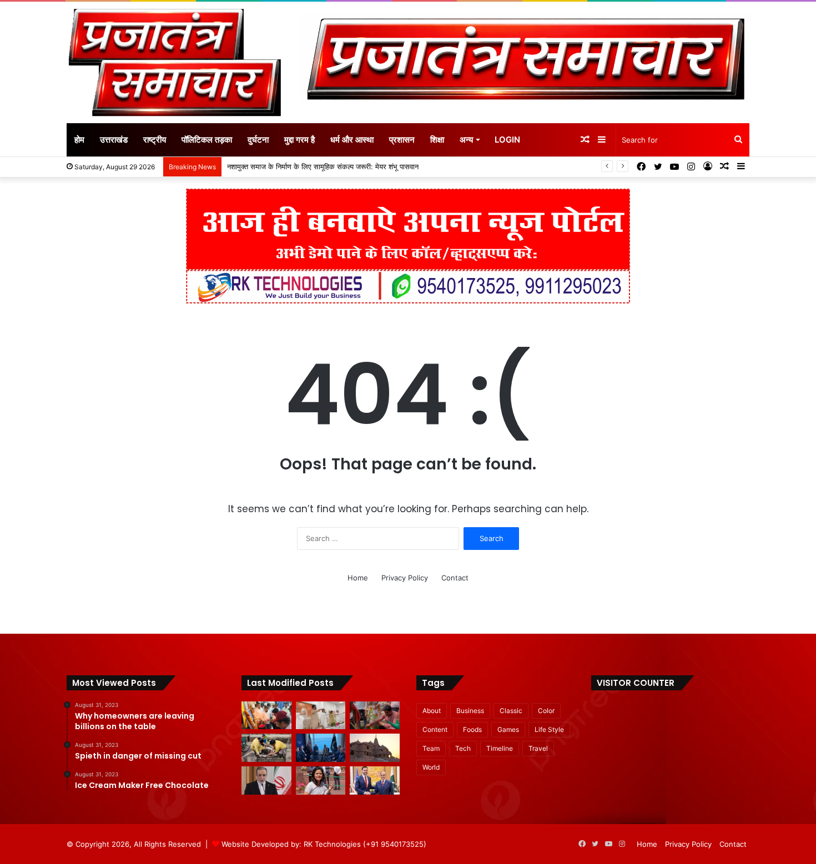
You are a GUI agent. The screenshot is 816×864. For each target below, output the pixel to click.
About (431, 710)
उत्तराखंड (114, 139)
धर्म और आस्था (352, 139)
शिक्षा (437, 139)
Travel (538, 748)
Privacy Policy (404, 577)
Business (470, 710)
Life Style (549, 729)
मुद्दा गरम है (299, 139)
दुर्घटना (258, 139)
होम (79, 139)
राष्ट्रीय (154, 139)
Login (507, 139)
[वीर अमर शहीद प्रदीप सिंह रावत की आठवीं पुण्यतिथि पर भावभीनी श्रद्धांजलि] (266, 715)
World (431, 767)
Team (431, 748)
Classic (511, 710)
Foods (472, 729)
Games (508, 729)
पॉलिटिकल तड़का (207, 139)
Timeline (499, 748)
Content (434, 729)
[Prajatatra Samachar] (175, 62)
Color (546, 710)
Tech (463, 748)
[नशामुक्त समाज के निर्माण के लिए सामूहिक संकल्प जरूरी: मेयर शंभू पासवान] (321, 715)
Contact (455, 577)
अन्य (466, 139)
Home (357, 577)
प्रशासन (402, 139)
